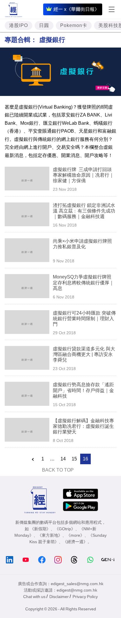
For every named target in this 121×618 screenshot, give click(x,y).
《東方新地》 (50, 535)
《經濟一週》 (75, 541)
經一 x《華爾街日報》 (76, 9)
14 (63, 458)
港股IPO (18, 25)
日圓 (44, 25)
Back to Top (58, 469)
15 (74, 458)
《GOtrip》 (65, 528)
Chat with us (34, 596)
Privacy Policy (85, 596)
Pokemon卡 (73, 25)
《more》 (75, 535)
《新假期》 (40, 528)
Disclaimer (59, 596)
